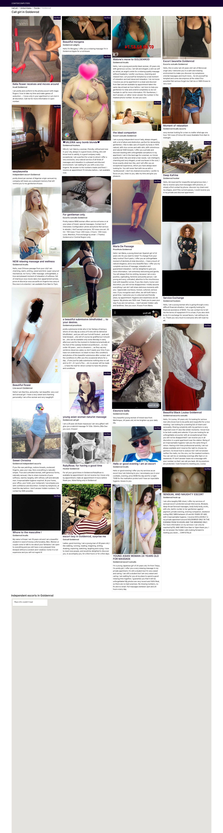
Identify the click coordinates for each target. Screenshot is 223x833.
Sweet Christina (22, 460)
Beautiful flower (22, 385)
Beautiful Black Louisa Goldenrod (182, 412)
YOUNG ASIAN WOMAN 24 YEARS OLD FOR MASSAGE (136, 557)
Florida (37, 8)
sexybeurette (20, 171)
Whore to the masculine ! (27, 532)
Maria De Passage (123, 246)
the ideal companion (124, 132)
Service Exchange (173, 297)
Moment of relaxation (175, 125)
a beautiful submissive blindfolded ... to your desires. (85, 321)
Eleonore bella (121, 410)
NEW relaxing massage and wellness (34, 261)
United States (25, 8)
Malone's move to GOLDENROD (131, 59)
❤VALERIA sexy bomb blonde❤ (81, 142)
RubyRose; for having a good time (82, 465)
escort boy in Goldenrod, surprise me (84, 536)
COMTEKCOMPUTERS (21, 3)
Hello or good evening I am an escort (134, 463)
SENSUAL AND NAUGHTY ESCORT (183, 494)
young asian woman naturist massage (84, 416)
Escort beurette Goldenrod (178, 61)
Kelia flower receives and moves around (36, 84)
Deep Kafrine (170, 175)
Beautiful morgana (73, 41)
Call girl (15, 8)
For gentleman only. (74, 214)
